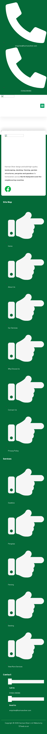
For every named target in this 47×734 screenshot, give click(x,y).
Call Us (12, 688)
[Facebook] (8, 189)
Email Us (12, 705)
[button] (42, 106)
